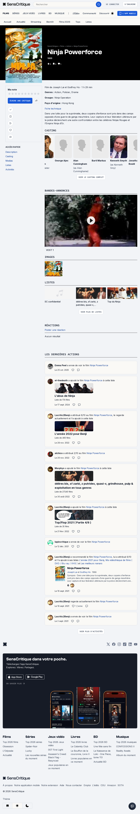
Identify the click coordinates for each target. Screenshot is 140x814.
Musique (122, 737)
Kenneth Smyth (118, 160)
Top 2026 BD (100, 742)
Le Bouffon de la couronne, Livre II (80, 752)
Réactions (52, 325)
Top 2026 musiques (126, 742)
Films (62, 46)
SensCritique (52, 46)
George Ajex (61, 160)
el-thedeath (61, 380)
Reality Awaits (123, 750)
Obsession (8, 746)
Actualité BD (100, 761)
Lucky (28, 750)
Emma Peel (60, 365)
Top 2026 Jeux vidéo (56, 744)
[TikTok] (124, 645)
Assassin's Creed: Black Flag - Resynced (57, 757)
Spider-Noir (31, 746)
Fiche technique (53, 108)
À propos (8, 785)
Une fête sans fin (102, 746)
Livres (75, 737)
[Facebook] (113, 645)
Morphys (59, 468)
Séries (30, 737)
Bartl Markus (99, 160)
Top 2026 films (10, 742)
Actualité (7, 755)
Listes (50, 282)
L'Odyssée (8, 750)
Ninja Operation (63, 97)
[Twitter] (108, 645)
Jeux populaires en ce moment (58, 767)
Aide (62, 785)
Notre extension (49, 785)
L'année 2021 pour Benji (91, 560)
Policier (66, 92)
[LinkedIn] (130, 645)
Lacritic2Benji (62, 415)
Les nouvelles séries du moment (35, 757)
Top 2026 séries (33, 742)
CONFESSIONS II (125, 746)
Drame (74, 92)
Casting (50, 130)
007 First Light (55, 749)
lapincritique (61, 541)
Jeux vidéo (56, 737)
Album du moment (125, 755)
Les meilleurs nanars (91, 563)
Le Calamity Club (79, 746)
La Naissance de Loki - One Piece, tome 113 (102, 754)
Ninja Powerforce (81, 46)
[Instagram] (119, 645)
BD (96, 737)
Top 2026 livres (79, 742)
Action (69, 46)
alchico (59, 453)
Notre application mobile (27, 785)
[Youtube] (135, 645)
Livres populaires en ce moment (81, 760)
